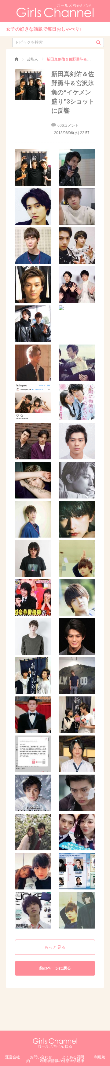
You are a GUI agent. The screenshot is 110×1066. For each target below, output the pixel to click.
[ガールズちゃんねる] (16, 59)
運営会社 (12, 1057)
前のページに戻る (55, 968)
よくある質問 (73, 1057)
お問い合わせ (41, 1057)
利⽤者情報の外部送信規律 (62, 1061)
